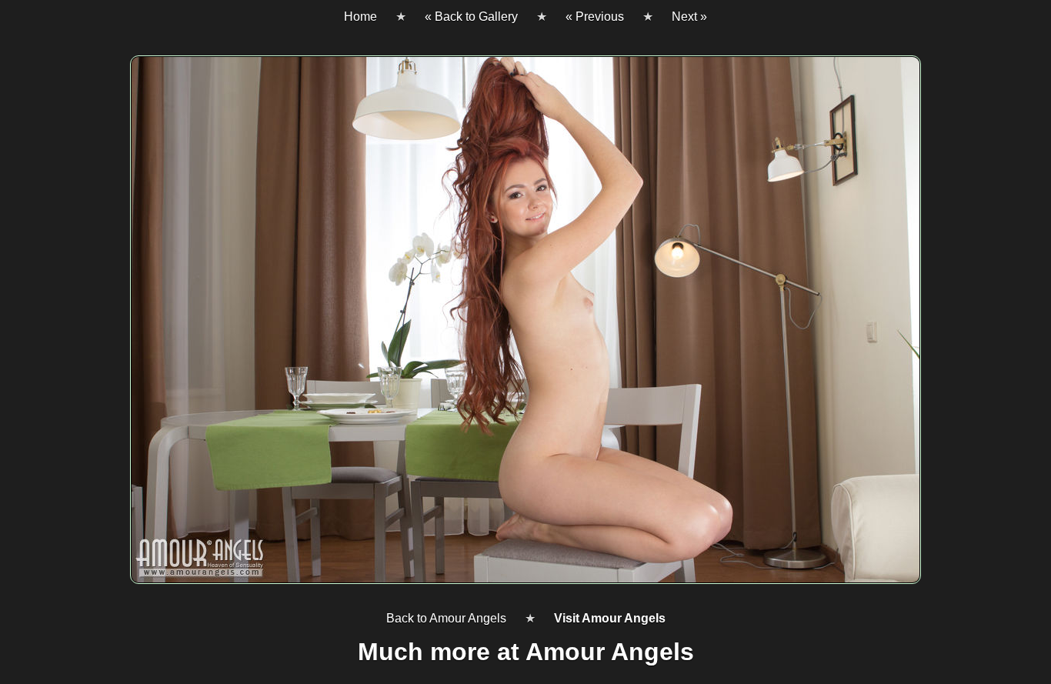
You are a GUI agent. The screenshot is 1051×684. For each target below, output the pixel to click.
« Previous (595, 16)
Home (360, 16)
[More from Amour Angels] (525, 326)
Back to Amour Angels (446, 618)
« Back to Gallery (471, 16)
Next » (689, 16)
